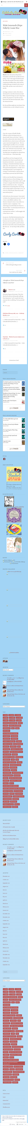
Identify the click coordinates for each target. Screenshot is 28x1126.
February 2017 (6, 907)
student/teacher (18, 796)
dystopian (6, 749)
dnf (19, 746)
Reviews (5, 21)
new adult (7, 770)
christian (6, 738)
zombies (15, 807)
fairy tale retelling (16, 751)
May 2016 (5, 937)
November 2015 (6, 958)
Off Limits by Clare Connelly (9, 827)
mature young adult (9, 762)
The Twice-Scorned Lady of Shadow (10, 424)
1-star (5, 715)
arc (13, 728)
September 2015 (6, 964)
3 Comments (8, 35)
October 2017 (6, 879)
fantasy (14, 754)
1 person (8, 305)
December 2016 (6, 913)
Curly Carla (7, 33)
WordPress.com (6, 1107)
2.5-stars (17, 715)
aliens (5, 725)
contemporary (18, 744)
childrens (14, 736)
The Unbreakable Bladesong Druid (10, 419)
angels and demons (14, 725)
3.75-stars (19, 717)
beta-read (6, 730)
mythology (13, 767)
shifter (6, 793)
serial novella (8, 791)
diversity (13, 746)
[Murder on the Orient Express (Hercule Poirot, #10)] (23, 404)
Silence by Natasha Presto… (17, 685)
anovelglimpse (10, 681)
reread (6, 778)
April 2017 (5, 900)
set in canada (18, 791)
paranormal (7, 772)
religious (17, 775)
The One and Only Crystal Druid (10, 435)
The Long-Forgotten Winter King (10, 430)
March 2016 (5, 944)
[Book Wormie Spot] (14, 536)
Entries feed (5, 1100)
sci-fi (11, 783)
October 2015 (6, 961)
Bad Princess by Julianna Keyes (9, 835)
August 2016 (5, 927)
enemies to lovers (16, 749)
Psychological (13, 253)
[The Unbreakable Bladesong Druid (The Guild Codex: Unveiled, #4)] (23, 422)
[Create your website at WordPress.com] (14, 1)
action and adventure (10, 723)
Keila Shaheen (6, 390)
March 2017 (5, 903)
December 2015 (6, 954)
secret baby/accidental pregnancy (14, 788)
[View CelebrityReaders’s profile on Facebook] (4, 459)
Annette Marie (6, 420)
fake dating (7, 754)
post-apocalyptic (17, 772)
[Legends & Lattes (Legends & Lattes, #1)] (23, 444)
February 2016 (6, 947)
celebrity (6, 736)
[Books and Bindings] (19, 506)
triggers (6, 801)
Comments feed (6, 1104)
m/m (17, 759)
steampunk (19, 793)
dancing (6, 746)
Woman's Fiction (8, 804)
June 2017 (5, 893)
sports (12, 793)
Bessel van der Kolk (7, 385)
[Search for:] (10, 372)
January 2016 (5, 951)
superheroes (7, 799)
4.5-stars (12, 720)
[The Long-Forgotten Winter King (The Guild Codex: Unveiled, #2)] (23, 433)
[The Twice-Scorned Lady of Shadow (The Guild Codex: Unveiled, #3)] (23, 427)
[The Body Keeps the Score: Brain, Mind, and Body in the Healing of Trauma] (23, 385)
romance (21, 253)
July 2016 (5, 930)
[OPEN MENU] (2, 5)
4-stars (6, 720)
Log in (4, 1097)
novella (14, 770)
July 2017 (5, 890)
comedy (19, 741)
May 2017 (5, 896)
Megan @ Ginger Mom (12, 690)
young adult (7, 807)
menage (19, 762)
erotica (6, 751)
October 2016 (6, 920)
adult (20, 723)
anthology (7, 728)
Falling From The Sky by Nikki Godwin (11, 839)
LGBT (12, 759)
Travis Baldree (6, 442)
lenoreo (11, 289)
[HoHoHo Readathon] (14, 652)
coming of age (8, 744)
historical (19, 757)
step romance (7, 796)
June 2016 (5, 934)
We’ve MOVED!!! (18, 681)
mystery (6, 767)
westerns (13, 801)
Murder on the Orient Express (9, 400)
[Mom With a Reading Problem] (14, 552)
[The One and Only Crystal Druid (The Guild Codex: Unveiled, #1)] (23, 439)
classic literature (9, 741)
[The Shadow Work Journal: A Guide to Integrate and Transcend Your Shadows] (23, 391)
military (6, 765)
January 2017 (5, 910)
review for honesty (15, 778)
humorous (6, 759)
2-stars (11, 715)
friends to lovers (9, 757)
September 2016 (6, 924)
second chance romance (11, 786)
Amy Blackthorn (6, 398)
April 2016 (5, 941)
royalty (6, 783)
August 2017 (5, 886)
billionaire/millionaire (10, 733)
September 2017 (6, 883)
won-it (17, 804)
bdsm (17, 728)
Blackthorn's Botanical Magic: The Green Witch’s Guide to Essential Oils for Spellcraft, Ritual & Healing (11, 395)
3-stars (6, 717)
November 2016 (6, 917)
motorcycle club (15, 765)
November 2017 (6, 876)
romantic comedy (16, 780)
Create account (6, 1093)
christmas (14, 738)
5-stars (6, 253)
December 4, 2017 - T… (12, 678)
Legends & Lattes (7, 441)
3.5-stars (12, 717)
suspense (15, 799)
